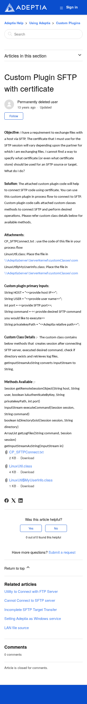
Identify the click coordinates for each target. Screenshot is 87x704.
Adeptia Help (13, 23)
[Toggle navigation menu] (61, 7)
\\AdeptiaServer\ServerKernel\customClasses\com (41, 260)
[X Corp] (13, 500)
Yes (31, 528)
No (56, 528)
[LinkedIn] (20, 500)
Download (27, 458)
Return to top (15, 568)
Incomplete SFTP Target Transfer (30, 609)
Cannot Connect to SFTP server (29, 600)
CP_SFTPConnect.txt (26, 451)
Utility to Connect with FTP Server (31, 591)
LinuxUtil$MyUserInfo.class (31, 479)
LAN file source (16, 627)
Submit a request (62, 552)
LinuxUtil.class (20, 465)
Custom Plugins (68, 23)
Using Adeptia (39, 23)
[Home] (25, 7)
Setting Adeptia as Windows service (32, 618)
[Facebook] (6, 500)
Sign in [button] (72, 7)
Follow (13, 116)
